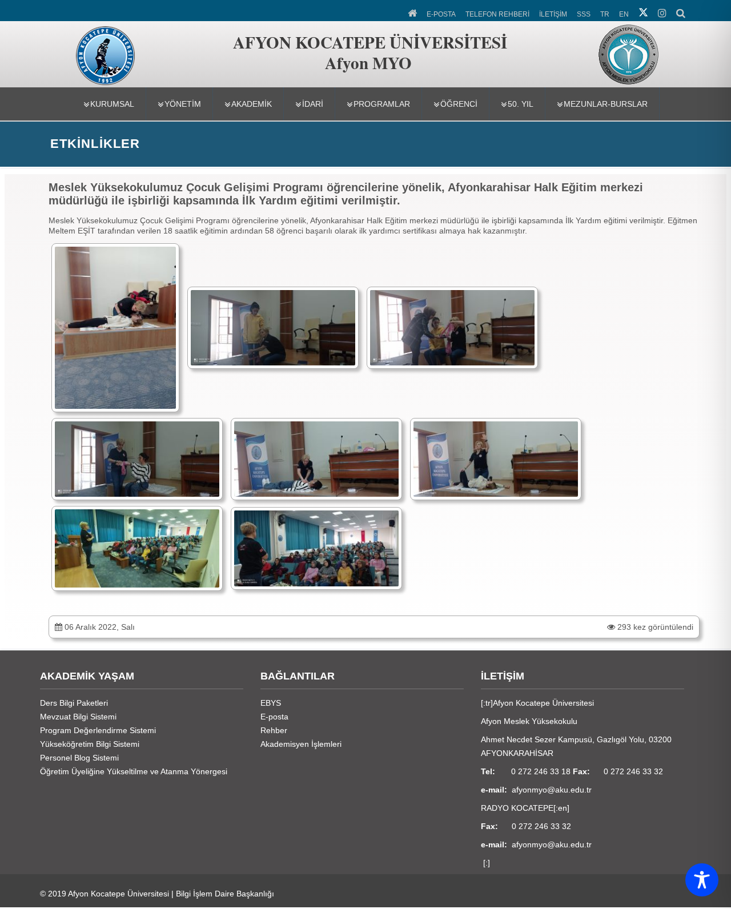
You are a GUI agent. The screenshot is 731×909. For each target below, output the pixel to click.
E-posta (274, 716)
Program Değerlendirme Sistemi (98, 730)
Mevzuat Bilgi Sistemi (78, 716)
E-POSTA (441, 14)
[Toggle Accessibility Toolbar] (702, 880)
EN (624, 14)
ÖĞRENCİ (458, 103)
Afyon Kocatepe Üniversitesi (118, 893)
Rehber (273, 730)
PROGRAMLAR (382, 103)
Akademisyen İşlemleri (301, 744)
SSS (584, 14)
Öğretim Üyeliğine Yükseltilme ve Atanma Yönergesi (133, 771)
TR (604, 14)
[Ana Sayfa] (413, 12)
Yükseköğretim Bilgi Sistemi (89, 744)
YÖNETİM (182, 103)
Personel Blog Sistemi (79, 757)
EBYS (270, 702)
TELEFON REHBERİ (497, 14)
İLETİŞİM (553, 14)
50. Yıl (520, 103)
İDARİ (312, 103)
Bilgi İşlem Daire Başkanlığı (225, 893)
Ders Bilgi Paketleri (74, 702)
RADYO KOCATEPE (517, 808)
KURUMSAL (112, 103)
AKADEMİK (251, 103)
